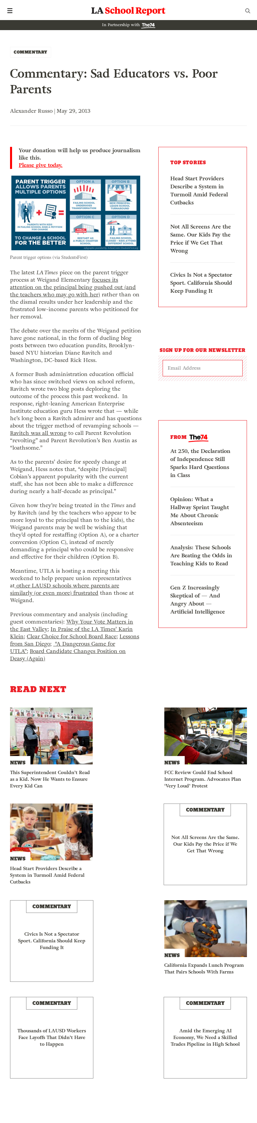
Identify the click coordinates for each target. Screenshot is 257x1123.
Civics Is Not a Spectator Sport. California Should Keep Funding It (201, 283)
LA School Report (128, 10)
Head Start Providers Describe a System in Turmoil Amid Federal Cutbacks (199, 190)
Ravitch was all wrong (38, 433)
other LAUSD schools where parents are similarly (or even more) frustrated (64, 589)
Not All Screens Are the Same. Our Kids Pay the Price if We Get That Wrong (200, 239)
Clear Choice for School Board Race (71, 636)
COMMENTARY (31, 52)
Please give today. (41, 165)
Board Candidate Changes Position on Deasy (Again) (68, 654)
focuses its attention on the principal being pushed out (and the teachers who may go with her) (73, 287)
